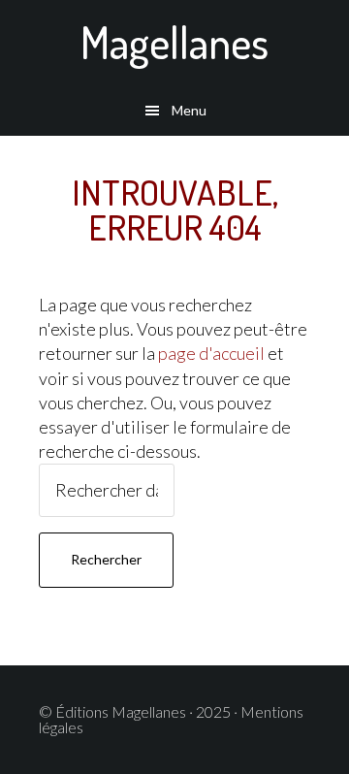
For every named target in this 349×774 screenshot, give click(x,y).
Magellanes (174, 42)
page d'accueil (211, 353)
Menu (189, 110)
